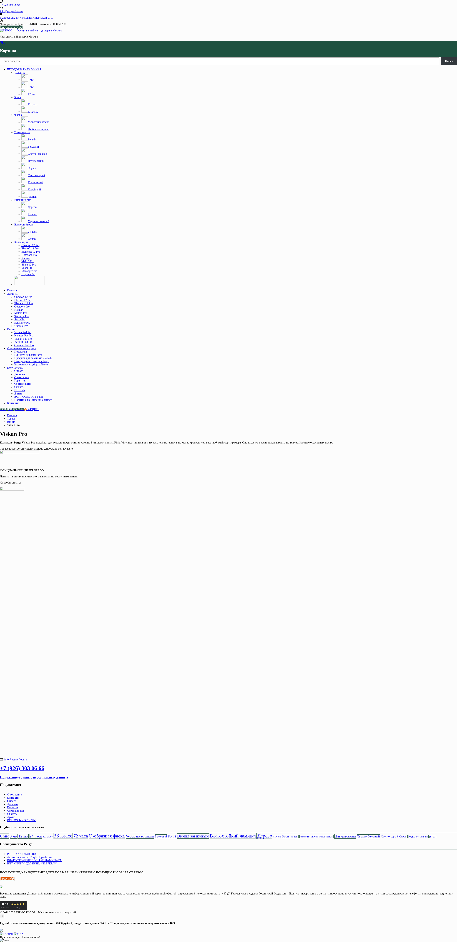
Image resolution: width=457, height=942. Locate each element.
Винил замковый (193, 836)
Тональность (22, 132)
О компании (21, 377)
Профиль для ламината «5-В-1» (33, 358)
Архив (18, 393)
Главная (12, 290)
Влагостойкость (24, 224)
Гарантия (20, 380)
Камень (277, 836)
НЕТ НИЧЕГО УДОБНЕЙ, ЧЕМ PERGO (32, 863)
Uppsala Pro (28, 274)
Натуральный (345, 836)
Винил (11, 329)
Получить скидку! (11, 27)
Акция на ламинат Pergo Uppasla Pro (29, 857)
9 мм (13, 836)
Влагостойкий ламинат (233, 836)
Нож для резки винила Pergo (31, 361)
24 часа (35, 836)
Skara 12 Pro (28, 264)
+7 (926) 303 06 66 (22, 768)
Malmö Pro (27, 261)
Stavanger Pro (29, 270)
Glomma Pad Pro (24, 345)
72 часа (80, 836)
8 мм (4, 836)
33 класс (63, 836)
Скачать (19, 386)
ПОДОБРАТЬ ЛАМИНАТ (25, 69)
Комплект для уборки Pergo (31, 364)
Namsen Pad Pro (23, 335)
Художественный (418, 836)
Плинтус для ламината (28, 354)
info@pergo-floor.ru (15, 759)
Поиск (449, 61)
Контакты (13, 403)
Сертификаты (22, 383)
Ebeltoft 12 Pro (30, 248)
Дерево (264, 836)
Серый (403, 836)
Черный (433, 837)
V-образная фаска (140, 836)
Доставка (20, 374)
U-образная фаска (107, 836)
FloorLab (19, 390)
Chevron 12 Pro (30, 245)
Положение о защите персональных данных (34, 777)
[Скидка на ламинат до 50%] (29, 284)
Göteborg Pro (29, 254)
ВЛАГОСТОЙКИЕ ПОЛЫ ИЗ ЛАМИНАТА (34, 860)
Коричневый (290, 836)
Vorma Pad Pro (22, 332)
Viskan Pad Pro (23, 338)
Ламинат (12, 293)
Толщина (19, 72)
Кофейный (305, 836)
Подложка (20, 351)
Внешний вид (22, 199)
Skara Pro (26, 267)
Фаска (18, 114)
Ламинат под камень (322, 836)
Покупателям (15, 367)
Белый (172, 836)
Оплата (18, 370)
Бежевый (161, 836)
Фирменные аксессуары (21, 348)
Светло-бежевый (368, 836)
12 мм (23, 836)
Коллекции (21, 242)
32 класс (48, 836)
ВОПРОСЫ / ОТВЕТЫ (28, 396)
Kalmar (25, 258)
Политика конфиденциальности (33, 399)
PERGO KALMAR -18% (22, 853)
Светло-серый (389, 836)
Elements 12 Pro (30, 251)
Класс (17, 97)
